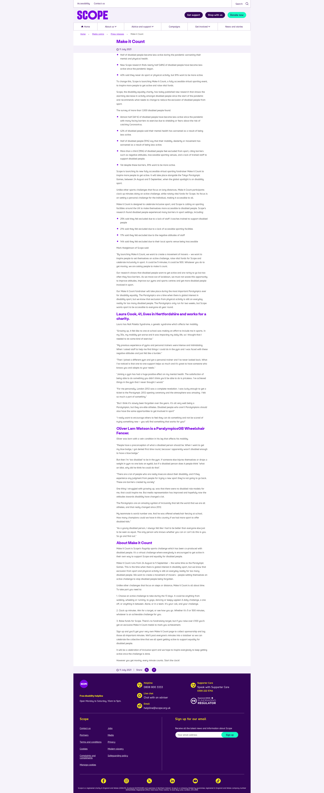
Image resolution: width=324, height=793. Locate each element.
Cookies (84, 748)
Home (86, 26)
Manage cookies (88, 764)
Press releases (117, 34)
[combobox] (241, 3)
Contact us (99, 3)
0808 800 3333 (153, 687)
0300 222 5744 (205, 690)
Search (239, 3)
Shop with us (215, 15)
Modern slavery (116, 748)
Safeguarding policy (118, 755)
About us (110, 26)
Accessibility (83, 3)
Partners (84, 735)
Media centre (98, 34)
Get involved (201, 26)
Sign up (230, 734)
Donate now (237, 15)
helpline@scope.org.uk (157, 708)
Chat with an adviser (156, 697)
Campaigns (174, 26)
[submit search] (247, 3)
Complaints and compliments (88, 756)
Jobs (110, 728)
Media (111, 735)
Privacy (111, 741)
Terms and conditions (91, 741)
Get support (193, 15)
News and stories (234, 26)
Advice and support (142, 26)
